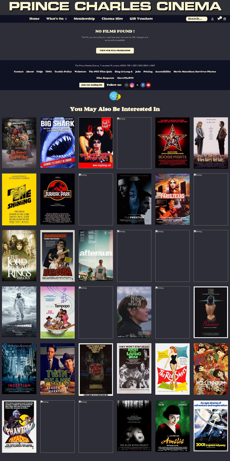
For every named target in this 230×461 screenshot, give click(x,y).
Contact (18, 72)
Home (34, 18)
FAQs (39, 72)
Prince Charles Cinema (115, 7)
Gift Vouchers (141, 18)
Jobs (138, 72)
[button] (56, 18)
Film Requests (105, 78)
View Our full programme (115, 50)
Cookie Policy (63, 72)
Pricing (148, 72)
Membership (84, 18)
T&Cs (49, 72)
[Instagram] (132, 85)
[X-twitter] (137, 85)
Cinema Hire (112, 18)
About (30, 72)
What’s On (55, 18)
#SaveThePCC (125, 78)
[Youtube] (148, 85)
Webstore (80, 72)
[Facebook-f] (143, 85)
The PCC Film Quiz (100, 72)
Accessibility (163, 72)
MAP (153, 66)
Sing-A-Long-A (124, 72)
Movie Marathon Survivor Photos (195, 72)
